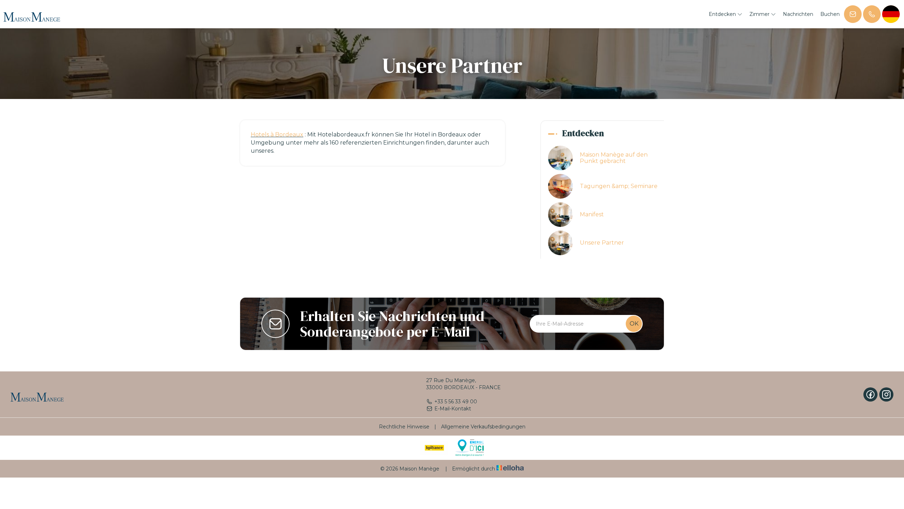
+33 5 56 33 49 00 (455, 401)
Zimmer (760, 14)
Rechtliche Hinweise (404, 426)
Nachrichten (798, 14)
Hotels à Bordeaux (277, 134)
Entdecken (723, 14)
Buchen (830, 14)
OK (634, 323)
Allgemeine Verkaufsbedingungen (483, 426)
